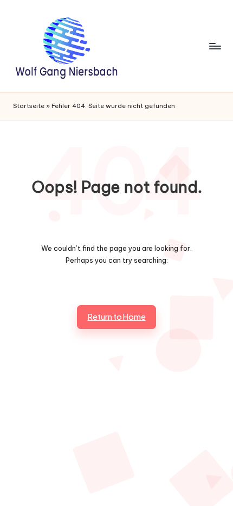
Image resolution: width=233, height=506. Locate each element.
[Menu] (214, 46)
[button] (116, 317)
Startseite (28, 106)
